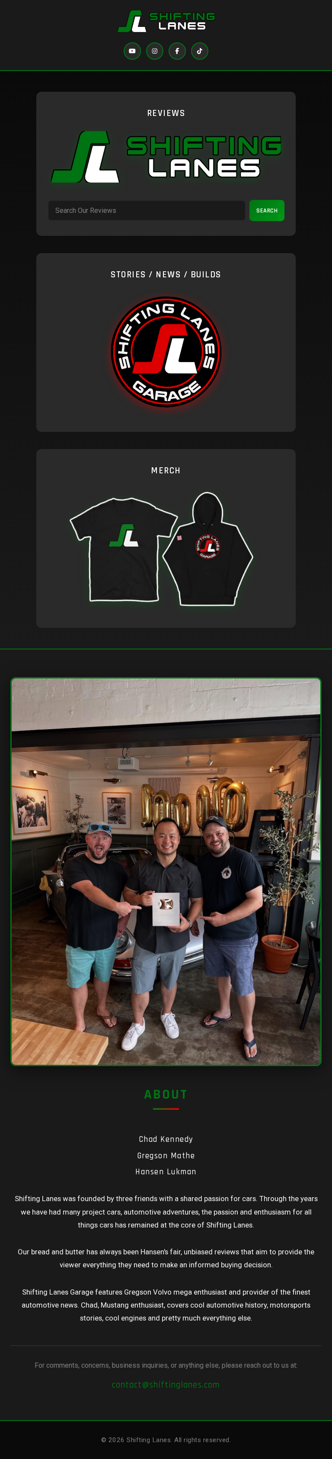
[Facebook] (177, 51)
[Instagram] (154, 51)
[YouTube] (132, 51)
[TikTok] (199, 51)
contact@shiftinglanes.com (166, 1385)
